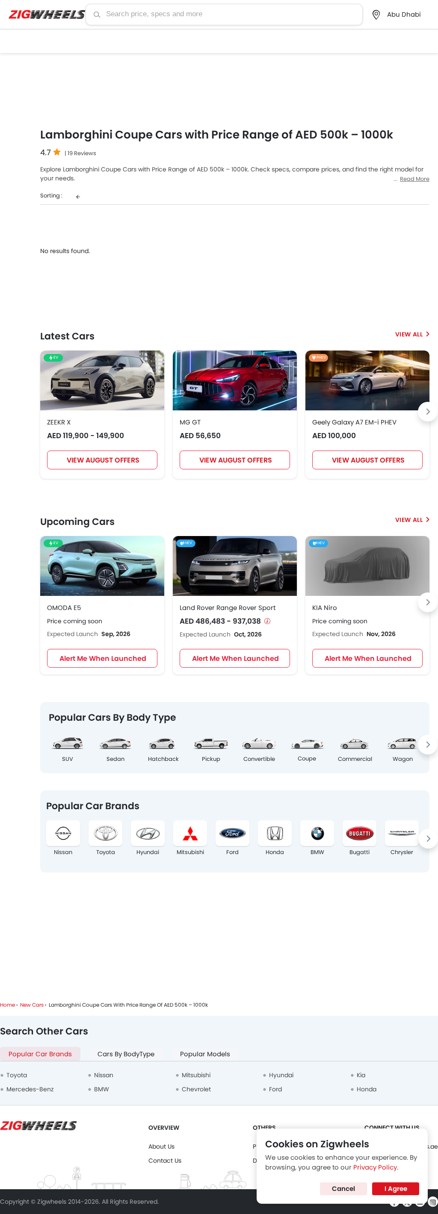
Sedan (115, 759)
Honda (275, 852)
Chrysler (402, 852)
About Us (161, 1146)
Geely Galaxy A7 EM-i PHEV (354, 422)
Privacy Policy (375, 1167)
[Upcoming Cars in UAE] (412, 520)
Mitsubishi (190, 852)
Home (7, 1004)
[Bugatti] (359, 833)
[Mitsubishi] (190, 833)
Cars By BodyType (126, 1053)
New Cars (32, 1004)
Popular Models (205, 1053)
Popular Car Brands (40, 1053)
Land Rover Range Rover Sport (227, 607)
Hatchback (163, 759)
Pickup (211, 759)
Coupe (307, 758)
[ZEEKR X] (102, 380)
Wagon (403, 759)
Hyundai (147, 852)
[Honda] (275, 833)
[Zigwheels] (47, 14)
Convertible (259, 759)
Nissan (63, 852)
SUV (67, 759)
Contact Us (164, 1160)
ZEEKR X (59, 422)
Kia (361, 1075)
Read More (414, 179)
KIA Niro (324, 607)
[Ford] (232, 833)
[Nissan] (63, 833)
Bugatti (359, 852)
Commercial (355, 759)
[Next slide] (428, 411)
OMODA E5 (64, 607)
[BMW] (317, 833)
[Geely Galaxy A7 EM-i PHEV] (367, 380)
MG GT (190, 422)
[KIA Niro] (367, 566)
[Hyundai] (148, 833)
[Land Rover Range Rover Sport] (235, 566)
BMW (317, 852)
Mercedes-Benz (29, 1089)
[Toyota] (105, 833)
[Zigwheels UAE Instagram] (433, 1201)
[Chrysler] (402, 833)
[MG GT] (235, 380)
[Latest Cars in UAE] (412, 334)
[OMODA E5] (102, 566)
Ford (232, 852)
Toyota (105, 852)
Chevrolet (196, 1089)
